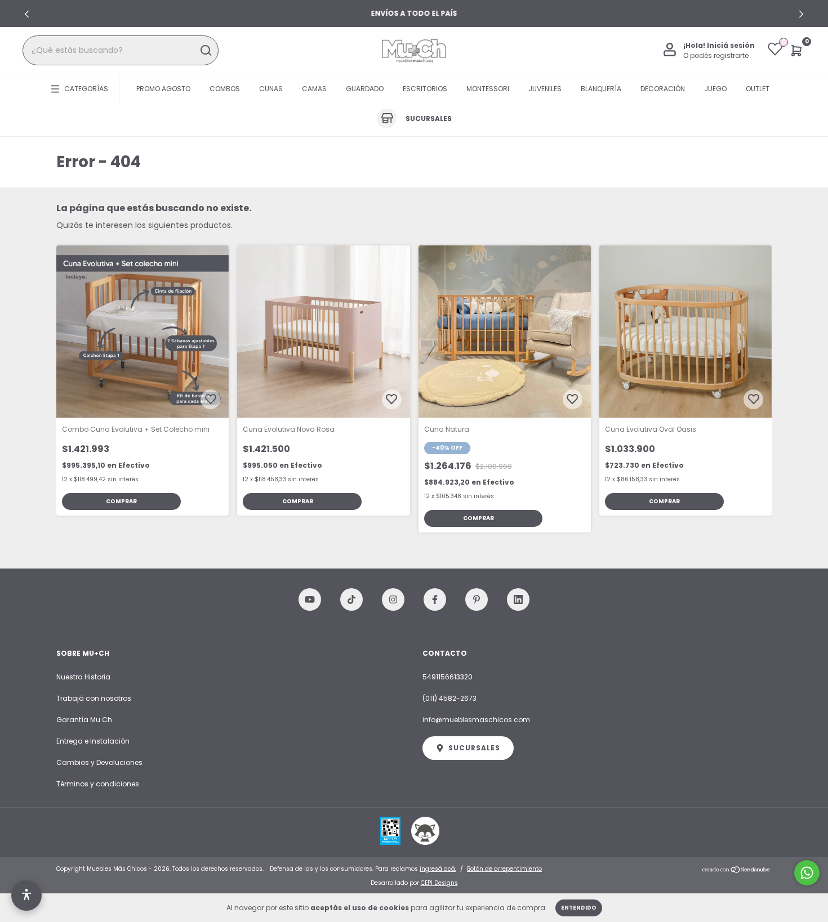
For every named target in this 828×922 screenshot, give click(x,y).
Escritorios (425, 88)
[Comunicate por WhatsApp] (807, 872)
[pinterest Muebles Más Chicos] (476, 599)
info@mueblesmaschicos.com (476, 719)
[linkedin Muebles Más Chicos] (518, 599)
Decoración (662, 88)
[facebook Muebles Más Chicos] (435, 599)
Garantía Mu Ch (84, 719)
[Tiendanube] (736, 870)
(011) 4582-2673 (449, 698)
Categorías (86, 88)
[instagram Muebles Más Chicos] (393, 599)
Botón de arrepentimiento (504, 869)
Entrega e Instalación (93, 741)
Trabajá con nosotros (93, 698)
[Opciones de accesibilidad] (26, 895)
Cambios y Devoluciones (99, 762)
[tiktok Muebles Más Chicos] (351, 599)
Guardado (365, 88)
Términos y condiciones (97, 784)
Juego (715, 88)
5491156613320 (447, 677)
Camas (314, 88)
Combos (225, 88)
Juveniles (545, 88)
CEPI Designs (439, 883)
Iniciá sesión (731, 45)
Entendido (578, 907)
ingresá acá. (438, 869)
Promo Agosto (163, 88)
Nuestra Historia (83, 677)
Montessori (487, 88)
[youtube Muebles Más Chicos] (310, 599)
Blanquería (601, 88)
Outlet (757, 88)
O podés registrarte (716, 55)
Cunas (271, 88)
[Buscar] (205, 51)
